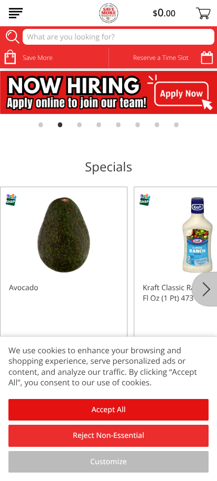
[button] (64, 280)
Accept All (109, 410)
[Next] (204, 289)
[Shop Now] (16, 13)
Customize (108, 462)
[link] (108, 92)
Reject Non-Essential (108, 436)
